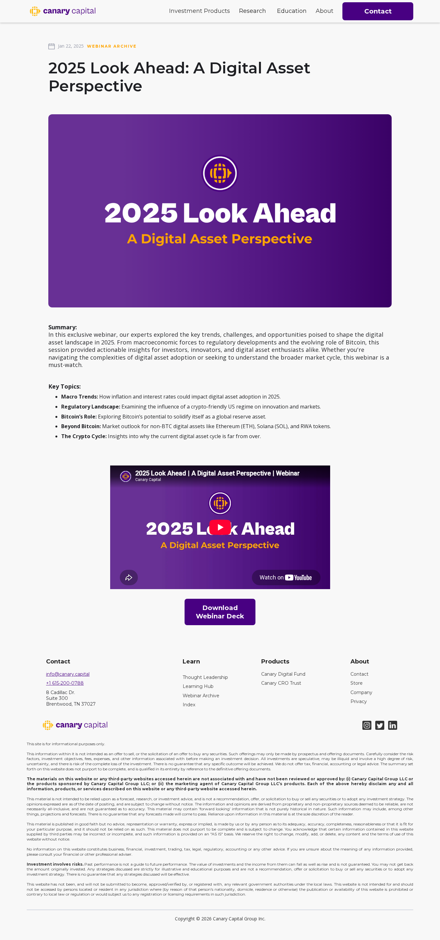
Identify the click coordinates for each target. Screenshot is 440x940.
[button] (199, 11)
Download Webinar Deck (220, 612)
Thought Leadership (205, 677)
